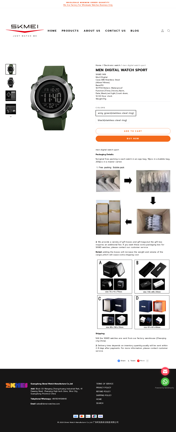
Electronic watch (112, 65)
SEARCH (99, 403)
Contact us (115, 31)
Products (70, 31)
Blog (135, 31)
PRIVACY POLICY (103, 387)
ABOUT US (92, 31)
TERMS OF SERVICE (104, 384)
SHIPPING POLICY (104, 395)
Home (52, 31)
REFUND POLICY (103, 391)
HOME (99, 399)
